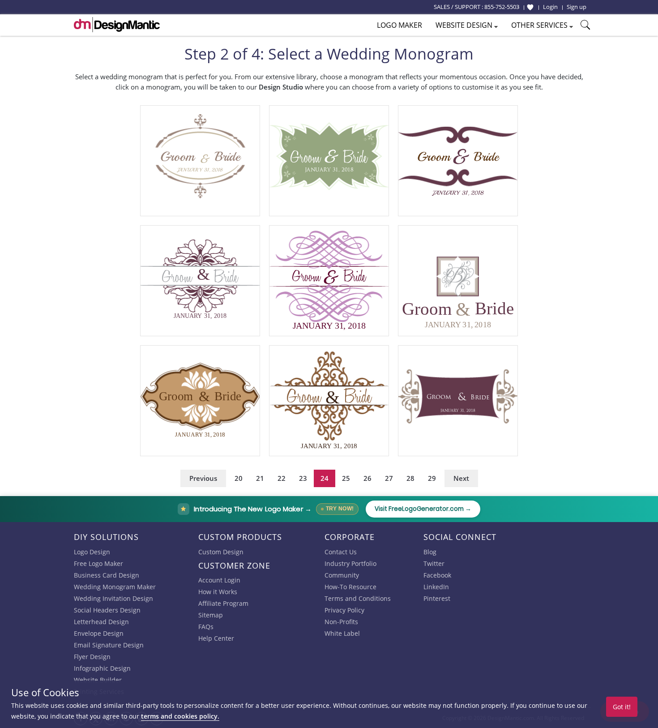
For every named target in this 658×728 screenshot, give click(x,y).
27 (389, 478)
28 (410, 478)
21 (260, 478)
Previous (203, 478)
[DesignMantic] (117, 24)
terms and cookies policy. (180, 716)
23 (303, 478)
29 (432, 478)
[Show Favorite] (530, 7)
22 (282, 478)
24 (324, 478)
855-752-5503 (501, 7)
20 (239, 478)
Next (461, 478)
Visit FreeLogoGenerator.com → (423, 509)
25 (346, 478)
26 (367, 478)
